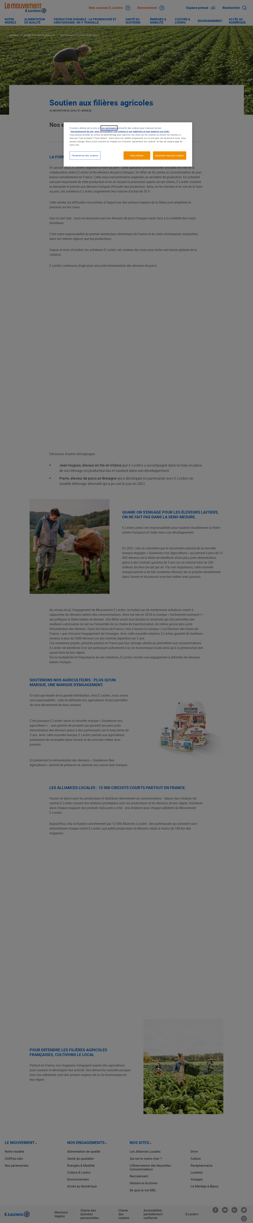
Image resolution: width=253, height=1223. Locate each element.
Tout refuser (136, 155)
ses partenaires (109, 127)
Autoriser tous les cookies (169, 155)
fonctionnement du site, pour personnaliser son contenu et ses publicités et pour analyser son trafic (120, 131)
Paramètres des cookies (85, 155)
